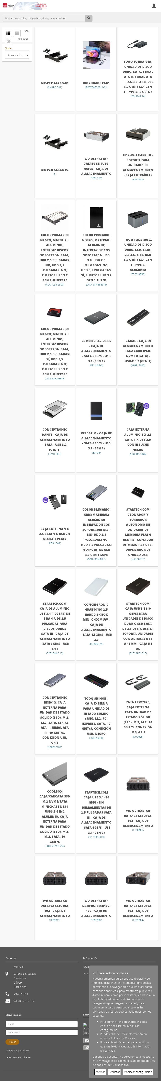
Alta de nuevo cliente (19, 1057)
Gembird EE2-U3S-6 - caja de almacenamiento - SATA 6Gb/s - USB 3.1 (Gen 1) (96, 351)
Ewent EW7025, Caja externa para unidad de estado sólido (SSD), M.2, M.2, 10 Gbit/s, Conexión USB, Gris (138, 717)
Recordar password (18, 1050)
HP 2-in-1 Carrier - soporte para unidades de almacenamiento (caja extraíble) (138, 165)
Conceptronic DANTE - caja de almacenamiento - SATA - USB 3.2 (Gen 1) (55, 439)
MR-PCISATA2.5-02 (55, 170)
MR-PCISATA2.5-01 (55, 83)
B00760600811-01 (96, 83)
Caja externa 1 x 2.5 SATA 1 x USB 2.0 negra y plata (54, 534)
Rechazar (114, 1072)
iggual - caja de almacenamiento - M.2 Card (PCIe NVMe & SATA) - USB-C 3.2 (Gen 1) (138, 351)
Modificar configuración (138, 1072)
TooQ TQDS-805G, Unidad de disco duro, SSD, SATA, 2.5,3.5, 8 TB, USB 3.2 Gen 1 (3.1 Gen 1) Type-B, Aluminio (138, 255)
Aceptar (100, 1072)
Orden (9, 48)
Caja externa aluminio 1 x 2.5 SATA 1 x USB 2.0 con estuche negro (138, 439)
